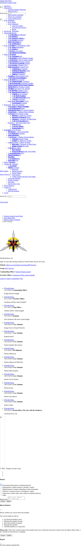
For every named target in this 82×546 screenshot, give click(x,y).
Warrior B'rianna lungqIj (23, 272)
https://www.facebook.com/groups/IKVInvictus (21, 265)
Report (9, 501)
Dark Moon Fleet (9, 218)
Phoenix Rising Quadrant (12, 220)
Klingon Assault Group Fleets (13, 216)
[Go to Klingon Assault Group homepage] (8, 2)
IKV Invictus (9, 268)
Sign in (2, 174)
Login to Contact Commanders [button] (10, 278)
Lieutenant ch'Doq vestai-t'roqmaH (24, 275)
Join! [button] (21, 278)
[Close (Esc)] (1, 509)
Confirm (9, 535)
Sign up (7, 174)
